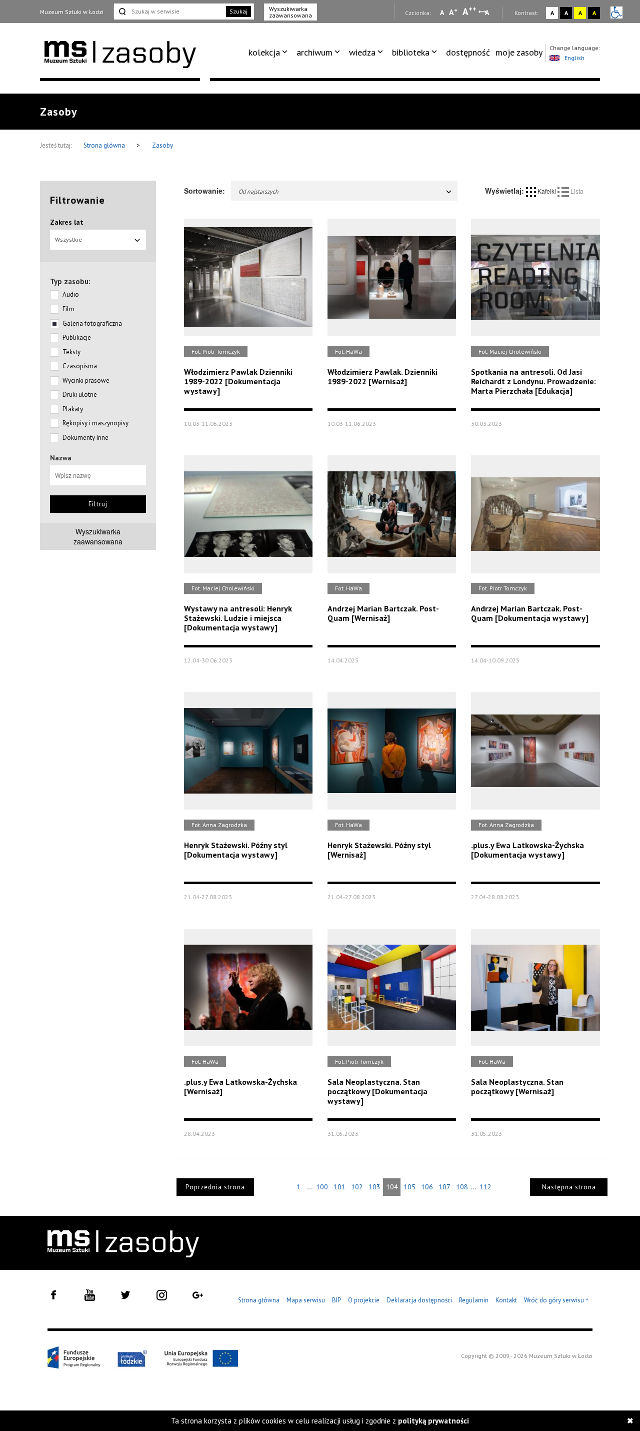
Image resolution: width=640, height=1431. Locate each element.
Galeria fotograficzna (92, 323)
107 (444, 1186)
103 (374, 1186)
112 (486, 1186)
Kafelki (547, 191)
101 (340, 1186)
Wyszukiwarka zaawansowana (290, 12)
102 (357, 1186)
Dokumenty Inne (85, 437)
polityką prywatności (433, 1420)
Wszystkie (68, 239)
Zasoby (162, 145)
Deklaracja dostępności (419, 1300)
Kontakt (506, 1300)
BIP (336, 1300)
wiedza (362, 52)
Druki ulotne (79, 394)
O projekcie (364, 1300)
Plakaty (72, 409)
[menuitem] (269, 52)
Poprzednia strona (215, 1187)
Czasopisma (79, 366)
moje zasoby (519, 52)
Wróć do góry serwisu (556, 1300)
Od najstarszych (258, 191)
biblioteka (411, 52)
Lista (576, 191)
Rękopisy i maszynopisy (95, 423)
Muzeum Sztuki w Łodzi (72, 12)
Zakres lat (67, 222)
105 (410, 1186)
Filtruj (98, 504)
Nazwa (61, 457)
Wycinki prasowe (86, 380)
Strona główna (105, 145)
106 (427, 1186)
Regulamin (473, 1300)
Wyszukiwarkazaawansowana (98, 536)
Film (68, 309)
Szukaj (239, 11)
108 (462, 1186)
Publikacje (76, 337)
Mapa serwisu (305, 1300)
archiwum (314, 52)
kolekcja (264, 52)
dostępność (468, 52)
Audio (70, 294)
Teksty (71, 352)
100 (322, 1186)
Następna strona (569, 1187)
